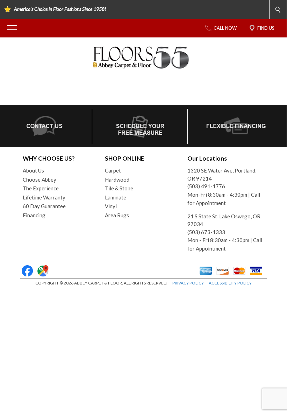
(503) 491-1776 (206, 186)
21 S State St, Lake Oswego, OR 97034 (223, 220)
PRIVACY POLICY (188, 283)
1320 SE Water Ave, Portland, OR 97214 (221, 174)
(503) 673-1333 (206, 232)
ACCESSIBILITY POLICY (230, 283)
